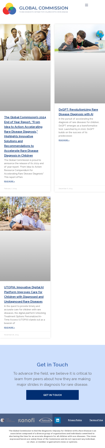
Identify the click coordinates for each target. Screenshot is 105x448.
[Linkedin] (58, 420)
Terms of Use (96, 420)
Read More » (9, 181)
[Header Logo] (35, 9)
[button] (86, 5)
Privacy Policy (75, 420)
